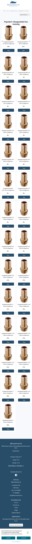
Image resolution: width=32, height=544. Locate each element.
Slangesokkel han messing (23, 10)
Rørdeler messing (13, 10)
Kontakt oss (16, 505)
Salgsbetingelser (16, 512)
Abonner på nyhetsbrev (16, 525)
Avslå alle (8, 538)
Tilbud (16, 507)
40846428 (17, 493)
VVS (8, 10)
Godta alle (23, 538)
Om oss (16, 502)
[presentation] (2, 41)
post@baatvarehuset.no (16, 495)
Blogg (16, 510)
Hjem (5, 10)
